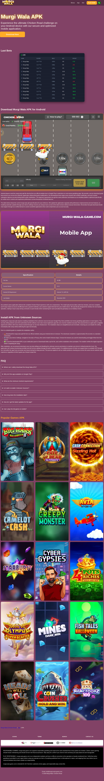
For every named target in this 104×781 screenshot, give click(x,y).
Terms (40, 736)
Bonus (73, 2)
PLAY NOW (91, 2)
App (78, 2)
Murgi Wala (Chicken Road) (9, 727)
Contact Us (89, 736)
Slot (83, 2)
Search (64, 736)
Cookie (14, 736)
